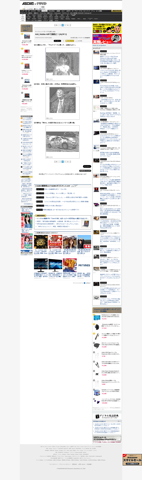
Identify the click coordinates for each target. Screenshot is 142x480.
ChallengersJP (87, 13)
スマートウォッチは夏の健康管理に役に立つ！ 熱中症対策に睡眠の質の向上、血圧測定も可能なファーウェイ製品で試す (110, 182)
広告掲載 (89, 464)
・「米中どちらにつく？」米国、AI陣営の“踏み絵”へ (26, 195)
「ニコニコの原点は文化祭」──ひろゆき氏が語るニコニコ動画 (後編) (66, 201)
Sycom (45, 15)
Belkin (67, 16)
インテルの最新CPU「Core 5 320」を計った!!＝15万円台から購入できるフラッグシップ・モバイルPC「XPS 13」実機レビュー (78, 218)
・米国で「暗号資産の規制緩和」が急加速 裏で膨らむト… (26, 185)
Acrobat (34, 18)
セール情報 (99, 11)
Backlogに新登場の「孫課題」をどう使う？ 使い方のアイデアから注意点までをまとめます (110, 114)
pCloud (56, 20)
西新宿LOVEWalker (66, 460)
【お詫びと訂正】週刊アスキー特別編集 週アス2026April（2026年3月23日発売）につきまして (106, 428)
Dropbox (56, 18)
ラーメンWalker (39, 460)
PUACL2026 (81, 13)
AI (26, 11)
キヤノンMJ (34, 20)
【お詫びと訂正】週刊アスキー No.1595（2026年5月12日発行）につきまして (107, 424)
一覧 (63, 40)
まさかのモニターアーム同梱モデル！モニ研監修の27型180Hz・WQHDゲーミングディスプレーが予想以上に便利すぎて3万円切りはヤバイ (110, 139)
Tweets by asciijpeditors (99, 45)
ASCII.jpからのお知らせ (99, 421)
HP (67, 15)
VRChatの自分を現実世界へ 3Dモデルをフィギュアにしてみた (58, 224)
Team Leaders (68, 456)
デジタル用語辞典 (69, 458)
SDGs (71, 13)
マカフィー (28, 20)
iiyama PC (66, 448)
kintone (39, 18)
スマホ (80, 11)
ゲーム (93, 11)
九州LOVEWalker (84, 460)
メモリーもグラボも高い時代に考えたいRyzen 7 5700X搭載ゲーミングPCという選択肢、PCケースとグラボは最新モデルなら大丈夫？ (110, 74)
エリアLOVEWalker (48, 460)
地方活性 (75, 13)
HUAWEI (56, 16)
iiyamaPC (40, 15)
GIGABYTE (45, 16)
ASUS (62, 15)
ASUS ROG (39, 16)
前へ (57, 25)
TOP (41, 446)
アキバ (76, 11)
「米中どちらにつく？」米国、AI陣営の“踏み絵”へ (53, 226)
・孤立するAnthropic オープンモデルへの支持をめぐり (26, 200)
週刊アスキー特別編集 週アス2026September (27, 210)
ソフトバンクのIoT (90, 18)
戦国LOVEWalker (101, 460)
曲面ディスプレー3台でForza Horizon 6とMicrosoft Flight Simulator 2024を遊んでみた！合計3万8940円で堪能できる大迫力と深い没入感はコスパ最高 (110, 60)
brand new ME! (78, 452)
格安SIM (30, 13)
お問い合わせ (81, 464)
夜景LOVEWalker (75, 460)
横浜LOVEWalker (57, 460)
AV (72, 11)
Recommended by (78, 283)
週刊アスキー (50, 13)
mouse (34, 15)
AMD (34, 16)
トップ (22, 11)
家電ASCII (36, 13)
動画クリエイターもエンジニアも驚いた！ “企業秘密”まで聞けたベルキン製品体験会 (110, 250)
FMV (28, 15)
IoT (29, 11)
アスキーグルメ (43, 13)
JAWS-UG (52, 450)
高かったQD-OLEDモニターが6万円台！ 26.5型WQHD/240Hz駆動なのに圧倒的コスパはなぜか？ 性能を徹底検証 (110, 211)
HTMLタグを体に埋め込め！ (53, 205)
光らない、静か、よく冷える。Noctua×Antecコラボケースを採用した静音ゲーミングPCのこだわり (109, 262)
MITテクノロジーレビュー (85, 458)
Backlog (68, 18)
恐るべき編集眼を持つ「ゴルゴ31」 (56, 189)
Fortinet (73, 18)
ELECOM (28, 16)
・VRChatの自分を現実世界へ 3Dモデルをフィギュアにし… (26, 190)
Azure (45, 18)
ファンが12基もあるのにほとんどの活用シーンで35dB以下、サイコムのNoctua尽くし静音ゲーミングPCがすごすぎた (110, 290)
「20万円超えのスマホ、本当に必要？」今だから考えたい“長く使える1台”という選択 (110, 101)
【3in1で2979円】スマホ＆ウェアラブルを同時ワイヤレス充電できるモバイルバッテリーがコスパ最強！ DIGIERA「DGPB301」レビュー (110, 240)
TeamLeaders (57, 13)
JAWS (28, 18)
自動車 (58, 11)
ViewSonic (62, 16)
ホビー (63, 11)
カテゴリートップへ (85, 171)
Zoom (84, 18)
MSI (56, 15)
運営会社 (74, 464)
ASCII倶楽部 (117, 11)
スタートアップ (86, 11)
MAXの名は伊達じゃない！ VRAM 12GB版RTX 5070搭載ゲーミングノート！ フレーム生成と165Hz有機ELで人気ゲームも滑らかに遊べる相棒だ (110, 197)
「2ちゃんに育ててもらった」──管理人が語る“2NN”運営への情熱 (65, 197)
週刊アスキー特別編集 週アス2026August (27, 231)
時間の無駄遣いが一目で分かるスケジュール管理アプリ (61, 209)
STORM (94, 448)
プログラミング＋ (76, 456)
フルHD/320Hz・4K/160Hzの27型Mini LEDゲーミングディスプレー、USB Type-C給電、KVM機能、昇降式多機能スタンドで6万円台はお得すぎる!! (110, 224)
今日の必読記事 (54, 458)
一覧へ (118, 421)
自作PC (69, 11)
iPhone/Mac (51, 11)
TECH (39, 11)
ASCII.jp (28, 3)
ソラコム (51, 18)
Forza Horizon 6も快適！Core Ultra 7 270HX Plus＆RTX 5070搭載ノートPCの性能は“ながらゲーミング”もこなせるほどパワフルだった (110, 89)
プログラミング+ (65, 13)
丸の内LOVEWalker (92, 460)
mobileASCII (76, 458)
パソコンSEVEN (51, 15)
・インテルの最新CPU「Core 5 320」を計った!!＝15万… (26, 180)
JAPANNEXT (39, 20)
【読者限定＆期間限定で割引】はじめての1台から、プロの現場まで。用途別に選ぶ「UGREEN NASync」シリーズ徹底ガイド (110, 126)
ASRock (51, 16)
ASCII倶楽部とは (28, 204)
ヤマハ (78, 18)
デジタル (41, 3)
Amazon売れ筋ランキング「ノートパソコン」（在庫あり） (26, 28)
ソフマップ (45, 20)
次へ (68, 25)
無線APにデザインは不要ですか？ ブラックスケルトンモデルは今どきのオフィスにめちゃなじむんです (111, 277)
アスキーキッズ (23, 13)
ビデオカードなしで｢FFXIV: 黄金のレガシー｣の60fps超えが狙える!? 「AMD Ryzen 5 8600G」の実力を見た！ (110, 301)
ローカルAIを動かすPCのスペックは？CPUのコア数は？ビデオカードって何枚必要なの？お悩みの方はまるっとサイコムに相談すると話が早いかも (110, 168)
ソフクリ (96, 18)
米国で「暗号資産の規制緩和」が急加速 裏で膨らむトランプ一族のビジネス (62, 221)
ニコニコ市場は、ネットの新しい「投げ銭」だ (59, 193)
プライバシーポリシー (65, 464)
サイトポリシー (54, 464)
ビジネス (33, 11)
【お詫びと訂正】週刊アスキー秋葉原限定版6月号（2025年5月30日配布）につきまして (106, 431)
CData (62, 18)
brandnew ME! (51, 20)
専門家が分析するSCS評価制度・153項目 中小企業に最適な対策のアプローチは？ (110, 154)
